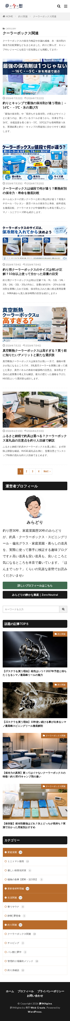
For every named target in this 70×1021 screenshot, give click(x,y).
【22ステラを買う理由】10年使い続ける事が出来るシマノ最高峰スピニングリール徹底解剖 (34, 723)
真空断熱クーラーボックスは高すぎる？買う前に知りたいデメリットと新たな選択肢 (35, 353)
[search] (63, 609)
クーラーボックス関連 (44, 16)
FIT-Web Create (35, 1007)
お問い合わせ (35, 995)
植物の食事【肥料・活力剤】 (25, 879)
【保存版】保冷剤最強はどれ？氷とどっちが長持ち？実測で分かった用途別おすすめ (34, 825)
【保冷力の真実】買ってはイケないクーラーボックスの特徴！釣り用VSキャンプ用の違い (34, 774)
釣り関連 (23, 16)
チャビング (15, 942)
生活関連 (15, 897)
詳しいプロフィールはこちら (35, 585)
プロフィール (26, 991)
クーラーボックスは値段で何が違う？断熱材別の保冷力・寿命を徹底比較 (35, 191)
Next (46, 471)
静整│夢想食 (16, 915)
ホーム (10, 991)
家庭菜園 (15, 852)
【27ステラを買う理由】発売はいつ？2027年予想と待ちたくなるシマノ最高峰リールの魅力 (35, 673)
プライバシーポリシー (50, 991)
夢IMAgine (45, 1003)
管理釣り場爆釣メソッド (23, 961)
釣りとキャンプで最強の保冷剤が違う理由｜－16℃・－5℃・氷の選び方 (35, 105)
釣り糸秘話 (16, 970)
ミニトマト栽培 (18, 861)
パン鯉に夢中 (17, 952)
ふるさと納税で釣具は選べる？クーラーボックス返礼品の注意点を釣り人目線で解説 (35, 438)
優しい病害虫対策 (19, 870)
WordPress (35, 1011)
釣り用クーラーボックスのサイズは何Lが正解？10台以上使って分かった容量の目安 (32, 272)
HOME (9, 16)
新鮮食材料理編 (18, 888)
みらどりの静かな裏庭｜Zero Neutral (35, 594)
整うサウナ (15, 906)
